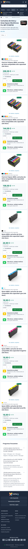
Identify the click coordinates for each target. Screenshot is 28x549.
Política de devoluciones (20, 515)
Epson (13, 9)
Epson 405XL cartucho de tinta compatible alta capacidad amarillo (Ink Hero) (14, 408)
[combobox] (14, 6)
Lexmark (22, 9)
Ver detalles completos (14, 56)
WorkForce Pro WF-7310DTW (16, 17)
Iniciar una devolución (20, 517)
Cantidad (4, 78)
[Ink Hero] (7, 2)
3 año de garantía (14, 498)
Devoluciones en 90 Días (14, 501)
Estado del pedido (5, 532)
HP (17, 9)
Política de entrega (5, 521)
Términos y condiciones (19, 544)
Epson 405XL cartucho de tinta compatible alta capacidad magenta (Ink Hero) (14, 350)
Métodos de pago (5, 519)
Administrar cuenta (5, 527)
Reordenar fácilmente (6, 529)
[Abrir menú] (1, 2)
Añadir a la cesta (17, 81)
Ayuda (16, 513)
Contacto (17, 520)
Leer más (3, 31)
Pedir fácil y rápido (14, 504)
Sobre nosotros (4, 513)
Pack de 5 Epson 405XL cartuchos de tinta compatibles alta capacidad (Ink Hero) (14, 179)
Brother (3, 9)
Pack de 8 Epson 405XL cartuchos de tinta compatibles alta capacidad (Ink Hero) (14, 121)
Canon (8, 9)
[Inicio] (1, 17)
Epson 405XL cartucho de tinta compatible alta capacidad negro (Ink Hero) (13, 236)
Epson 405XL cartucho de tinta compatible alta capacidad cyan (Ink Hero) (14, 293)
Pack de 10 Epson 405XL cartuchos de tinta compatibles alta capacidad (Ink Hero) (14, 64)
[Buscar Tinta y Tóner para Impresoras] (25, 6)
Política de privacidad (10, 544)
